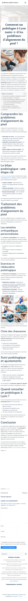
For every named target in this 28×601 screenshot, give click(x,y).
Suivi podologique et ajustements (10, 106)
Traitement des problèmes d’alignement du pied (14, 99)
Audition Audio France (10, 3)
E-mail (3, 531)
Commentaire (4, 508)
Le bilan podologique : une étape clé (11, 98)
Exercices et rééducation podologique (13, 102)
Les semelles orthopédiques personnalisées (14, 101)
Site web (3, 537)
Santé (8, 489)
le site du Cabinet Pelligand (19, 447)
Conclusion (5, 109)
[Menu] (25, 2)
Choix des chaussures (9, 104)
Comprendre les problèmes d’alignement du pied (14, 96)
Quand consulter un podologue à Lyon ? (12, 107)
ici (5, 450)
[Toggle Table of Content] (24, 94)
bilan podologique (6, 176)
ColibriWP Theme (17, 596)
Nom (2, 526)
